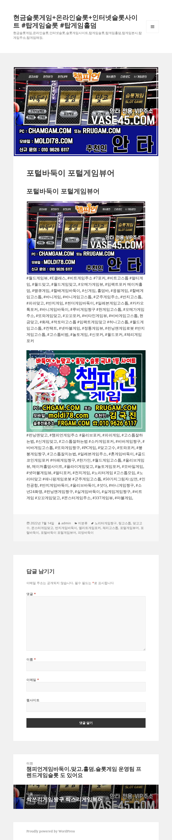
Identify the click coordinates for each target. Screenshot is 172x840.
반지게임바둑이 (66, 528)
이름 (31, 659)
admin (66, 523)
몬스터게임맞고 (42, 528)
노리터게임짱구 (106, 523)
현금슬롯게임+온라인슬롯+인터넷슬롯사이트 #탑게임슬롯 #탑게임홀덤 (75, 21)
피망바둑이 (86, 532)
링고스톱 (124, 523)
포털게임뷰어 (129, 528)
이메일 (32, 680)
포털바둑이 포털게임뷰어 (58, 532)
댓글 (31, 594)
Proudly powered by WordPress (50, 831)
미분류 (83, 523)
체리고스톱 (110, 528)
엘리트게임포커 (90, 528)
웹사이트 (32, 700)
